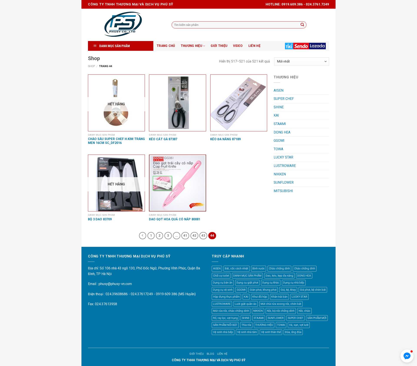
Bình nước (258, 268)
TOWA (278, 149)
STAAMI (280, 124)
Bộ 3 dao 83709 (100, 219)
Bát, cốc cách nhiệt (236, 268)
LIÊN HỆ (254, 46)
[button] (407, 356)
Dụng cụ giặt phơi (247, 282)
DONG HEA (282, 132)
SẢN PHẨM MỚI (316, 318)
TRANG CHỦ (166, 46)
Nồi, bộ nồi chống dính (281, 310)
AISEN (278, 90)
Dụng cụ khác (270, 282)
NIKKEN (280, 174)
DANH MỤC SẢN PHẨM (247, 275)
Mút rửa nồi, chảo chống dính (231, 310)
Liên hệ (222, 353)
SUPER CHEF (284, 99)
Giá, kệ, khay (288, 289)
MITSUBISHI (283, 191)
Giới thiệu (196, 353)
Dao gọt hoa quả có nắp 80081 (174, 219)
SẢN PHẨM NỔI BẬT (225, 324)
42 (194, 235)
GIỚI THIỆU (219, 46)
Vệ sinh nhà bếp (223, 332)
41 (185, 235)
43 (203, 235)
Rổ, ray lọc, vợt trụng (225, 318)
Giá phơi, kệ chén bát (313, 289)
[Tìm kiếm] (302, 25)
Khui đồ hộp (259, 296)
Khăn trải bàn (279, 296)
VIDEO (238, 46)
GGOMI (279, 140)
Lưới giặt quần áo (245, 303)
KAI (276, 115)
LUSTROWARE (285, 166)
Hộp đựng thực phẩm (226, 296)
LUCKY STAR (283, 157)
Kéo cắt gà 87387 (163, 139)
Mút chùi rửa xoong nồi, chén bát (281, 303)
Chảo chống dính (279, 268)
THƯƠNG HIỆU (191, 46)
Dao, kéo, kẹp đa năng (279, 275)
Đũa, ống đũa (293, 332)
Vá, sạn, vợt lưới (298, 324)
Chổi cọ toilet (221, 275)
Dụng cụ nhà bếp (293, 282)
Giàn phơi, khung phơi (263, 289)
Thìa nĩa (246, 324)
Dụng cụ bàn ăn (222, 282)
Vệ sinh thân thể (271, 332)
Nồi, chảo (304, 310)
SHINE (279, 107)
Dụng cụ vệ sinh (223, 289)
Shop (91, 66)
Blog (210, 353)
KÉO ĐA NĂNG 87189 (225, 139)
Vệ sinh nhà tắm (247, 332)
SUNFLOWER (284, 182)
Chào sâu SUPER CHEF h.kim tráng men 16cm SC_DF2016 (116, 141)
